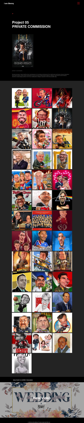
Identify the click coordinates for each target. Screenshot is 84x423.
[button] (78, 3)
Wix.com (48, 422)
